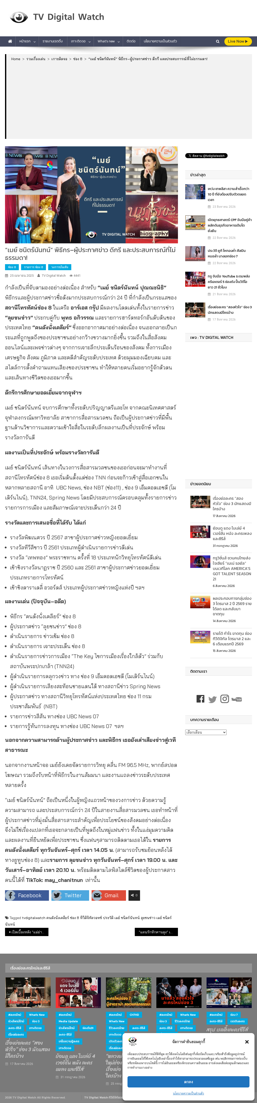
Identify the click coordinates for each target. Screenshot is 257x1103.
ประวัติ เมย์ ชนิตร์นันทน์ (121, 918)
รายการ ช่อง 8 (33, 267)
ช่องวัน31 (88, 1028)
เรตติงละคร (237, 1021)
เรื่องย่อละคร (16, 1034)
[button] (246, 1041)
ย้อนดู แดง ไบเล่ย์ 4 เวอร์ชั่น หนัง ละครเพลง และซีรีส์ (232, 533)
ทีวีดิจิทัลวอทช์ (91, 918)
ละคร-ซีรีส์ (14, 1028)
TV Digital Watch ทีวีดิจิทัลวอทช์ (105, 1097)
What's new (37, 1015)
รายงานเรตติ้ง (53, 41)
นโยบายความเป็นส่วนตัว (188, 1093)
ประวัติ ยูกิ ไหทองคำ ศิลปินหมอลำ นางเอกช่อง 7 (227, 253)
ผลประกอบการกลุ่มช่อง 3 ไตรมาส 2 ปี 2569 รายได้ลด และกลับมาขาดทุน (232, 606)
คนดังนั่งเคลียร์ (57, 918)
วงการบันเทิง (59, 267)
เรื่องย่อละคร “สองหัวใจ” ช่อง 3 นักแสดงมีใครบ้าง (230, 310)
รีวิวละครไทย (116, 1028)
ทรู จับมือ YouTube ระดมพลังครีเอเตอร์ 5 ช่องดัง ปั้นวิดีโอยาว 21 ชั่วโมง (229, 282)
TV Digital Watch (54, 275)
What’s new (106, 41)
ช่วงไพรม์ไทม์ (16, 1021)
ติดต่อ (131, 41)
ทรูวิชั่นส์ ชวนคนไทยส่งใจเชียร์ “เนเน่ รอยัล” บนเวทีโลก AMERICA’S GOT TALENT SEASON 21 (232, 568)
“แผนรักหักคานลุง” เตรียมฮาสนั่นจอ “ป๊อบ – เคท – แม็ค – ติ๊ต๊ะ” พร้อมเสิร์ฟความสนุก (158, 932)
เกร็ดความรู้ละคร (69, 1041)
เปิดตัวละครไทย (118, 1041)
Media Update (68, 1021)
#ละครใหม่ (14, 1015)
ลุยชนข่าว (148, 918)
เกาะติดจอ (78, 41)
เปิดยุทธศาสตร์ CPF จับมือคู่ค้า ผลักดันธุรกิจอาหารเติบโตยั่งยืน (230, 225)
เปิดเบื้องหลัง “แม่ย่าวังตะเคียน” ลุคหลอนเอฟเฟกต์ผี (30, 932)
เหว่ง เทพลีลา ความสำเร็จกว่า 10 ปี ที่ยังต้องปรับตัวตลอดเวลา (228, 194)
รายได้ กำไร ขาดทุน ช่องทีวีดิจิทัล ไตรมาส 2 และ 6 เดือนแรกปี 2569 (232, 638)
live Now (236, 41)
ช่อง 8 (12, 267)
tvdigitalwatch (33, 918)
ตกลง (188, 1081)
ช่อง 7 (234, 1015)
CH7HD (134, 1015)
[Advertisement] (129, 100)
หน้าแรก (25, 41)
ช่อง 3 (35, 1021)
